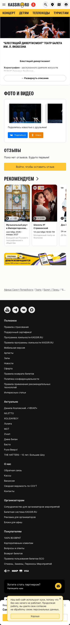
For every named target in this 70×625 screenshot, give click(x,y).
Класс (38, 135)
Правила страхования (16, 327)
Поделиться (20, 135)
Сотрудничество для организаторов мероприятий (32, 506)
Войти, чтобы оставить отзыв (35, 166)
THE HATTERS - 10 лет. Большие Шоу (24, 454)
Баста (7, 444)
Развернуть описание (36, 78)
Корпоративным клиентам (18, 543)
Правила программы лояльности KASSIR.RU (28, 342)
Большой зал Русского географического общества (17, 240)
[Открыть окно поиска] (45, 4)
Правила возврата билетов (19, 373)
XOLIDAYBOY (11, 418)
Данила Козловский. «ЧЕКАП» (20, 408)
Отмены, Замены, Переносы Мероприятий (28, 563)
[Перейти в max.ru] (31, 310)
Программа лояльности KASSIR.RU (23, 337)
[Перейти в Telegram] (15, 310)
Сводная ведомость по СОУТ (20, 486)
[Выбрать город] (52, 4)
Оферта (8, 368)
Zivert (7, 434)
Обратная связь (13, 470)
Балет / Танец (51, 289)
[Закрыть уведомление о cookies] (60, 598)
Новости (8, 363)
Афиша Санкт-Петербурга (18, 289)
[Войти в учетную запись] (66, 4)
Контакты (9, 491)
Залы (7, 358)
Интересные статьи (15, 392)
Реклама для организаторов (20, 517)
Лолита (8, 423)
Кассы (7, 475)
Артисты (9, 353)
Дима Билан (11, 439)
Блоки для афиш (13, 522)
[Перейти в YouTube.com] (7, 310)
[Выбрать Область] (59, 4)
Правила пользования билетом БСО (24, 558)
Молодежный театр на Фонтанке (44, 236)
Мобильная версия (14, 347)
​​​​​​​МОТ (6, 428)
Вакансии (9, 480)
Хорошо (35, 616)
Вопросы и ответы (14, 548)
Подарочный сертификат (18, 332)
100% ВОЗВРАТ (12, 537)
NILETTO (9, 413)
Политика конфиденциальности (21, 378)
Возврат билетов (13, 553)
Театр (38, 289)
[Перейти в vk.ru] (23, 310)
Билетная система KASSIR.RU (20, 511)
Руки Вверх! (11, 449)
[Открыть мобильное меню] (4, 4)
